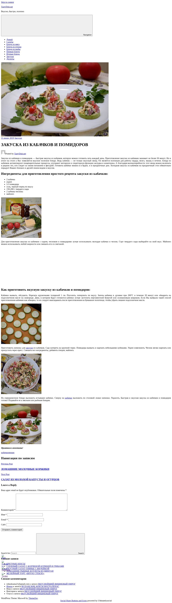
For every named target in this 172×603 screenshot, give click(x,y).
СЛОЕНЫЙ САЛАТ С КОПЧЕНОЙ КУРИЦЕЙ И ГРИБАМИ (35, 566)
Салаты (9, 42)
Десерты (10, 59)
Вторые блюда (13, 54)
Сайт (3, 524)
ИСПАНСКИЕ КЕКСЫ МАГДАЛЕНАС (40, 586)
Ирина (9, 586)
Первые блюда (13, 51)
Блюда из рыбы (13, 49)
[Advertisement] (86, 266)
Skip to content (7, 2)
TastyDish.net (7, 7)
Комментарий (8, 510)
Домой (9, 39)
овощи (11, 452)
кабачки (68, 398)
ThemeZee (33, 598)
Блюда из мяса (12, 44)
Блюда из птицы (13, 47)
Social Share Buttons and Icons (73, 600)
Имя (4, 514)
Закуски (10, 56)
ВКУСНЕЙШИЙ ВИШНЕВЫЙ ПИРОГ (57, 584)
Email (4, 519)
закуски (29, 348)
